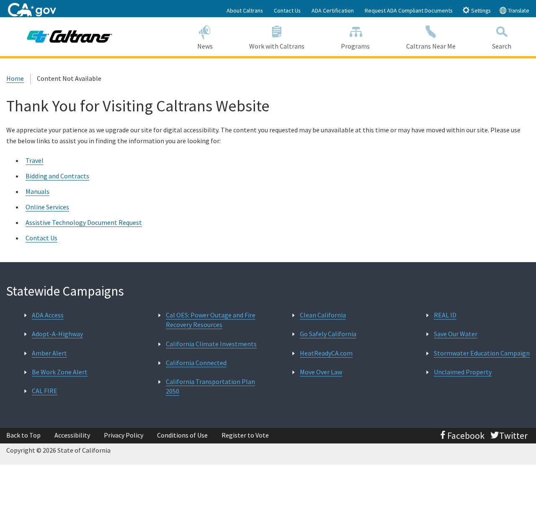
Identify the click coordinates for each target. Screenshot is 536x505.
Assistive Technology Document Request (84, 222)
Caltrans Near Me (431, 46)
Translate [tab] (518, 10)
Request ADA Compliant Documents (409, 10)
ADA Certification (333, 10)
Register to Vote (245, 435)
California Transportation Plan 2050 (210, 386)
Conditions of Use (182, 435)
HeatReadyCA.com (326, 353)
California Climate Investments (211, 344)
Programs (355, 46)
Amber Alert (49, 353)
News (205, 46)
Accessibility (72, 435)
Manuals (37, 191)
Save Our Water (455, 334)
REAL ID (445, 315)
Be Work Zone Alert (60, 372)
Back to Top (23, 435)
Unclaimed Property (463, 372)
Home (15, 78)
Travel (35, 160)
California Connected (196, 362)
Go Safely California (328, 334)
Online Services (47, 207)
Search (501, 46)
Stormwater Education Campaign (482, 353)
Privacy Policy (123, 435)
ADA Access (48, 315)
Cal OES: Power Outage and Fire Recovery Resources (210, 320)
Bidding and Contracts (57, 176)
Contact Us (287, 10)
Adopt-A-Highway (57, 334)
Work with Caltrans (276, 46)
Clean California (323, 315)
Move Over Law (321, 372)
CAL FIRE (44, 390)
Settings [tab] (480, 10)
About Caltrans (245, 10)
